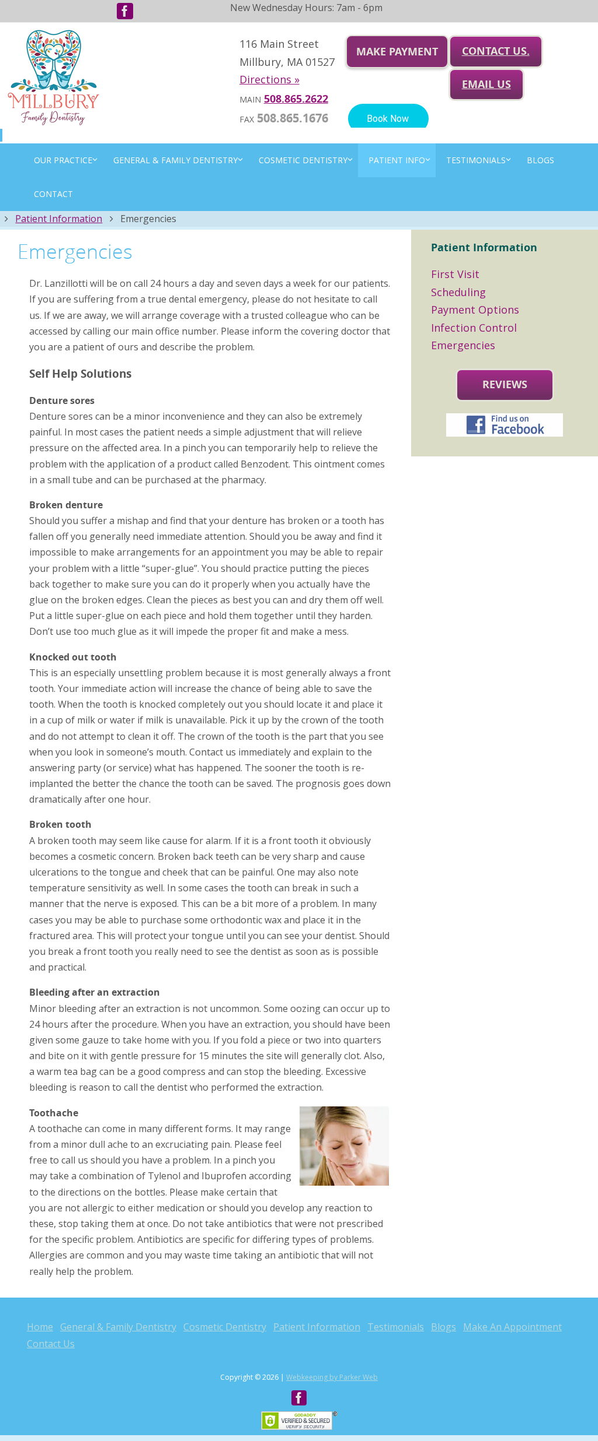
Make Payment (397, 51)
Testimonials (395, 1326)
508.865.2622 (296, 99)
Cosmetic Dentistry (224, 1326)
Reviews (504, 384)
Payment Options (475, 310)
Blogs (443, 1326)
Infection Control (474, 328)
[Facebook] (125, 11)
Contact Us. (496, 51)
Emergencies (463, 345)
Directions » (269, 79)
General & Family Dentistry (118, 1326)
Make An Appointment (512, 1326)
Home (40, 1326)
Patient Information (58, 218)
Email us (486, 84)
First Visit (455, 274)
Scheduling (458, 292)
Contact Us (51, 1343)
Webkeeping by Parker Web (332, 1377)
